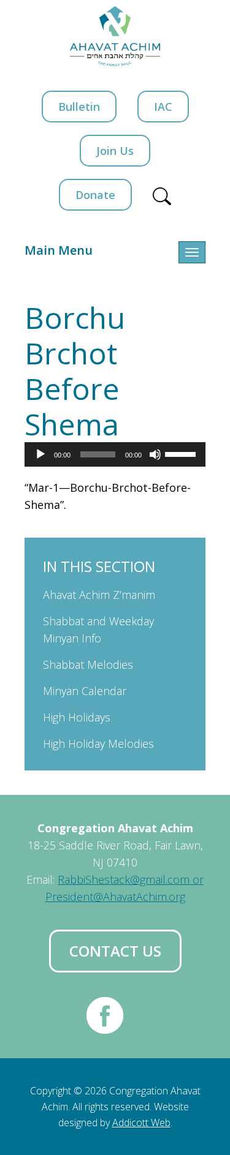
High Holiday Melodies (98, 743)
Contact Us (115, 951)
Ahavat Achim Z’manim (99, 594)
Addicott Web (141, 1122)
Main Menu (59, 250)
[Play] (40, 454)
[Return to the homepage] (115, 36)
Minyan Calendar (84, 690)
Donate (95, 194)
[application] (115, 454)
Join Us (115, 150)
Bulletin (79, 106)
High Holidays (76, 717)
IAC (163, 106)
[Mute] (155, 454)
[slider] (182, 453)
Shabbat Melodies (88, 664)
